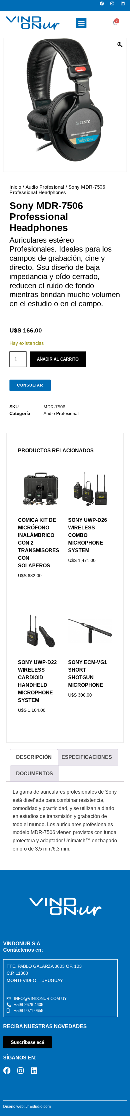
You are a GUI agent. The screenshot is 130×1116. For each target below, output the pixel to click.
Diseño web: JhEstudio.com (27, 1106)
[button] (81, 23)
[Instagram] (114, 5)
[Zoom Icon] (120, 45)
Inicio (15, 187)
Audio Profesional (45, 187)
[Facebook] (104, 5)
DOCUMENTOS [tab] (34, 773)
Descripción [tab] (34, 757)
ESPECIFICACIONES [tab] (87, 757)
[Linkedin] (124, 5)
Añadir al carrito (58, 359)
